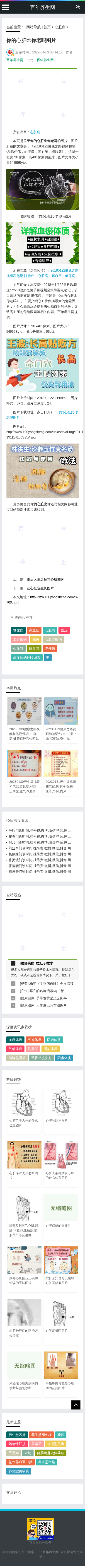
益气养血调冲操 (20, 1462)
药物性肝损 (17, 1444)
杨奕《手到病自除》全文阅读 (51, 983)
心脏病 (60, 27)
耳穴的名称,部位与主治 (46, 991)
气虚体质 (34, 1040)
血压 (64, 630)
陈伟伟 (50, 648)
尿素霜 (36, 1444)
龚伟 (60, 1435)
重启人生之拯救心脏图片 (45, 579)
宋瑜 (27, 1453)
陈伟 (35, 639)
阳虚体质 (64, 1058)
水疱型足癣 (55, 1444)
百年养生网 (42, 7)
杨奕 (24, 983)
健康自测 (27, 998)
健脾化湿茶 (17, 1058)
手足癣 (14, 1453)
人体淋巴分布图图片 (51, 1005)
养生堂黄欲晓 (19, 1471)
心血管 (18, 648)
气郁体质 (15, 1049)
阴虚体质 (54, 1040)
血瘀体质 (15, 1040)
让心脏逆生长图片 (40, 588)
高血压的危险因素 (26, 657)
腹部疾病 (27, 963)
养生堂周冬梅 (41, 1435)
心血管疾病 (53, 639)
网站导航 (33, 27)
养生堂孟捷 (17, 1435)
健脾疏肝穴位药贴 (50, 1453)
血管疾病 (20, 639)
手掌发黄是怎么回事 (51, 998)
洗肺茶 (33, 1049)
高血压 (34, 630)
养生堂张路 (46, 1462)
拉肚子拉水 (44, 963)
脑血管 (34, 648)
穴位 (24, 991)
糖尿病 (18, 630)
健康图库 (27, 1005)
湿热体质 (50, 1049)
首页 (47, 27)
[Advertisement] (43, 97)
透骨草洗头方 (41, 1058)
